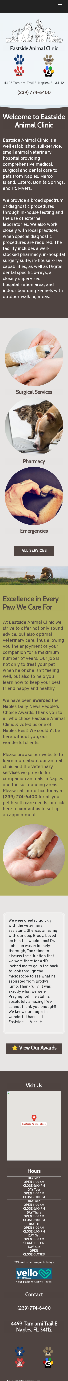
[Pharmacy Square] (34, 426)
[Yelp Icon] (19, 71)
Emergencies (34, 531)
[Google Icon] (49, 71)
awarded (42, 701)
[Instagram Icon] (49, 60)
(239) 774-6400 (34, 93)
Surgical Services (34, 392)
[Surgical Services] (34, 357)
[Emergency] (34, 496)
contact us (29, 809)
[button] (34, 1120)
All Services (34, 550)
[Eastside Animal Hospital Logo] (34, 31)
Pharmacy (34, 461)
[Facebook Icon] (19, 60)
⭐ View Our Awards (34, 1048)
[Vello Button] (34, 1274)
